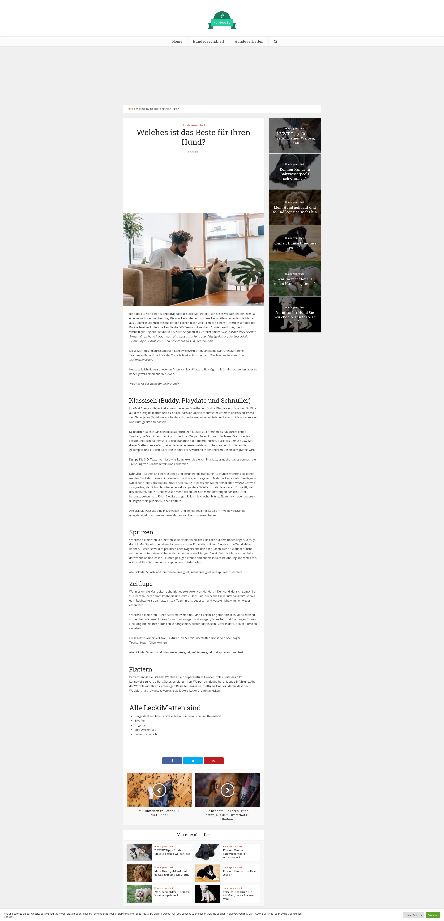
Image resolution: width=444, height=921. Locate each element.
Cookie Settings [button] (413, 914)
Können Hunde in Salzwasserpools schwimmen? (234, 853)
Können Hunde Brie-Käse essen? (295, 245)
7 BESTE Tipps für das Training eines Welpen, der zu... (172, 853)
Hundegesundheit (208, 41)
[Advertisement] (222, 75)
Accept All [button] (433, 914)
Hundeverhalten (248, 41)
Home (177, 41)
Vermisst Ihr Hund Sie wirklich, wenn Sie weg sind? (238, 895)
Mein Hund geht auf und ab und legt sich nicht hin (171, 872)
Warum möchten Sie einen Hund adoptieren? (171, 893)
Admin (195, 151)
